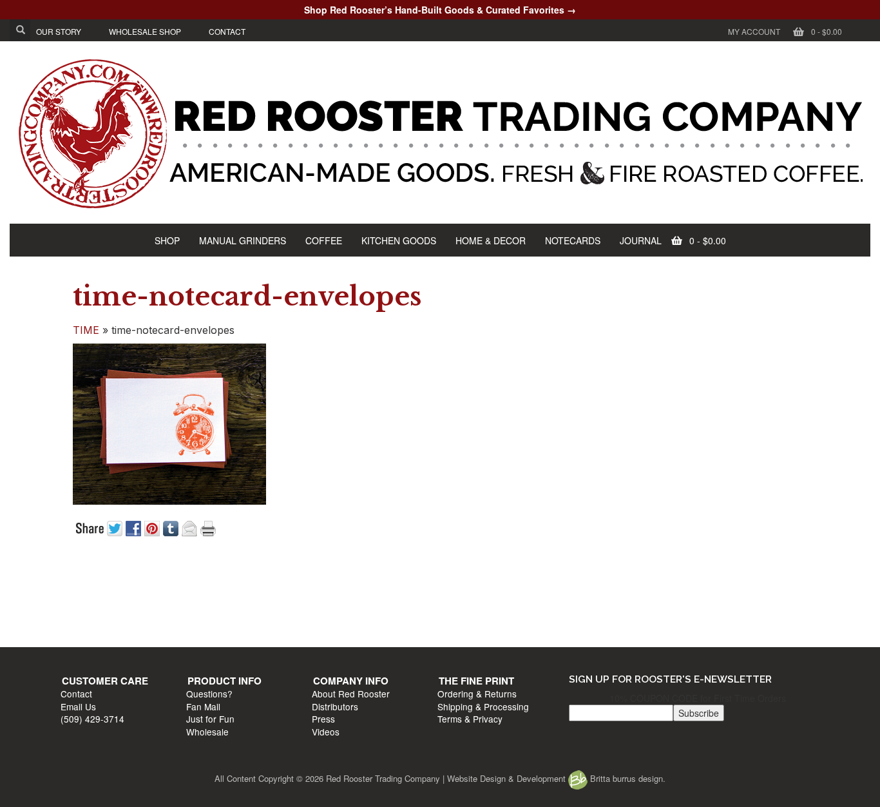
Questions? (279, 593)
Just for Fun (280, 618)
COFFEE (323, 240)
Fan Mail (273, 605)
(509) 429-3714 (99, 618)
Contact (83, 593)
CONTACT (227, 31)
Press (455, 618)
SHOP (167, 240)
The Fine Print (671, 580)
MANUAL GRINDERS (242, 240)
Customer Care (111, 580)
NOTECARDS (572, 240)
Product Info (294, 580)
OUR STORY (58, 31)
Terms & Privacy (665, 618)
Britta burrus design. (626, 778)
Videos (458, 631)
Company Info (483, 580)
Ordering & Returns (672, 593)
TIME (86, 330)
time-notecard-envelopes (247, 296)
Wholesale (277, 631)
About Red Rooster (483, 593)
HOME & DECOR (490, 240)
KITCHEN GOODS (398, 240)
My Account (754, 31)
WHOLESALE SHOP (145, 31)
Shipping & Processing (678, 605)
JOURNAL (641, 240)
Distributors (467, 605)
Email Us (84, 605)
